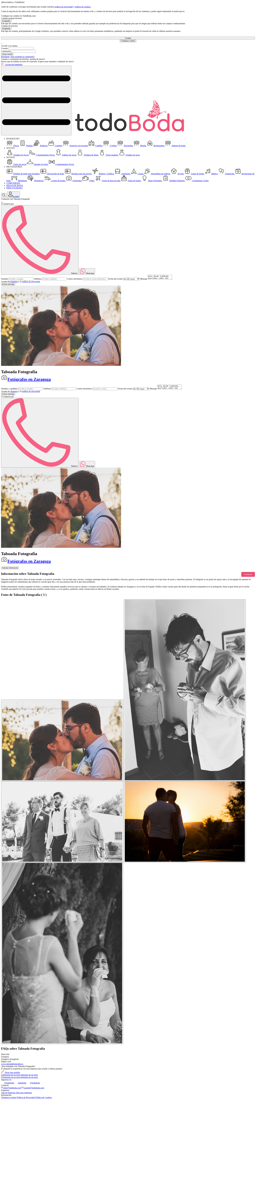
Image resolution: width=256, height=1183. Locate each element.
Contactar (248, 574)
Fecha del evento (115, 279)
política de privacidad (64, 7)
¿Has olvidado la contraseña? (22, 57)
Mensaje (143, 279)
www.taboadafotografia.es (12, 1064)
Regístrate (5, 57)
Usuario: (4, 48)
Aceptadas (6, 21)
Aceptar (128, 38)
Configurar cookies (128, 41)
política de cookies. (83, 7)
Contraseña (6, 51)
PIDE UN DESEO (14, 188)
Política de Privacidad (26, 1097)
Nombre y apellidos (9, 389)
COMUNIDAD (13, 183)
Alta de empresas (8, 1093)
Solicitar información (10, 568)
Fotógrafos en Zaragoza (29, 379)
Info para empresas (24, 1093)
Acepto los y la (20, 281)
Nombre (4, 279)
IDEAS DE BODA (14, 185)
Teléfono (37, 279)
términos (14, 281)
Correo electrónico (75, 279)
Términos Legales (8, 1097)
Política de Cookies (43, 1097)
